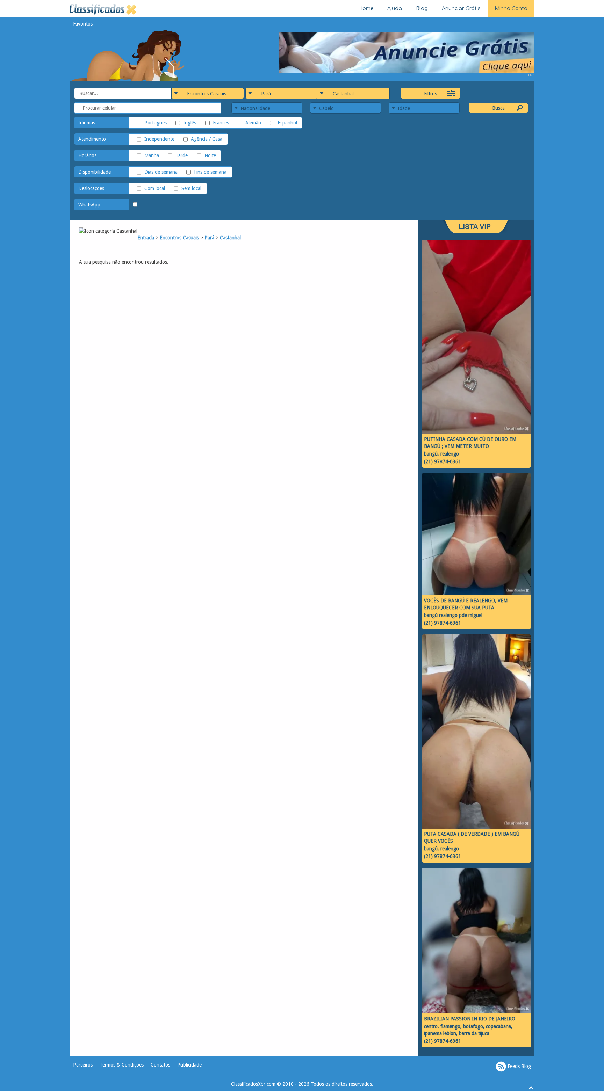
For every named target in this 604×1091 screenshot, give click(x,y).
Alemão (253, 122)
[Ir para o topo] (530, 1087)
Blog (422, 8)
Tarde (181, 155)
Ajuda (394, 8)
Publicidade (189, 1065)
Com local (154, 188)
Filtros (430, 93)
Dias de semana (161, 172)
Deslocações (91, 188)
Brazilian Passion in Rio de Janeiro (469, 1018)
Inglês (189, 122)
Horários (87, 155)
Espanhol (287, 122)
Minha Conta (511, 8)
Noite (210, 155)
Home (365, 8)
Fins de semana (210, 172)
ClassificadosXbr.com (253, 1084)
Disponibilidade (94, 172)
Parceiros (83, 1065)
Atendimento (92, 139)
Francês (220, 122)
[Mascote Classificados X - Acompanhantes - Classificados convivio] (128, 55)
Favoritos (83, 24)
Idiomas (86, 122)
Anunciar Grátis (461, 8)
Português (155, 122)
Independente (159, 139)
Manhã (151, 155)
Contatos (160, 1065)
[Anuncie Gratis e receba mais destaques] (406, 51)
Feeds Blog (518, 1066)
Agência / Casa (206, 139)
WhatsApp (89, 205)
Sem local (191, 188)
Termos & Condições (122, 1065)
